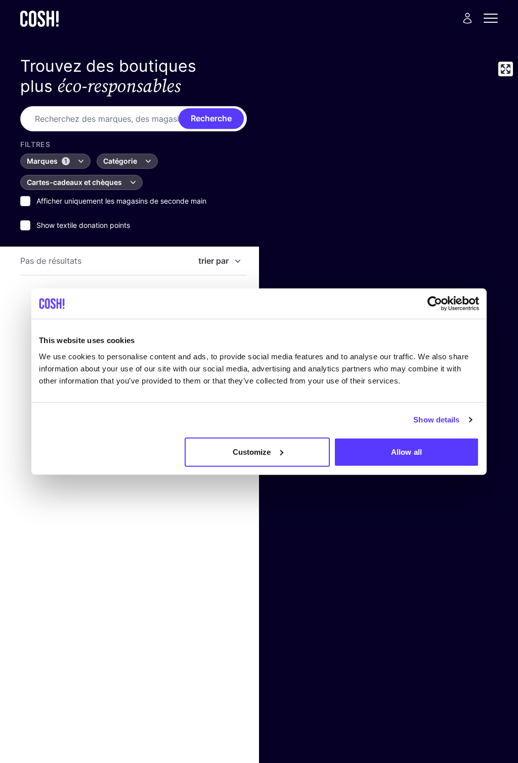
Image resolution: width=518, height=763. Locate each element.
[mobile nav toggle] (494, 18)
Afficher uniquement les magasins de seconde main (121, 201)
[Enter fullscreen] (505, 69)
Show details (436, 419)
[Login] (467, 18)
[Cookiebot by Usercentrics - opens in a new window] (435, 303)
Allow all (406, 451)
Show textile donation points (83, 225)
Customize (252, 451)
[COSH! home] (39, 18)
